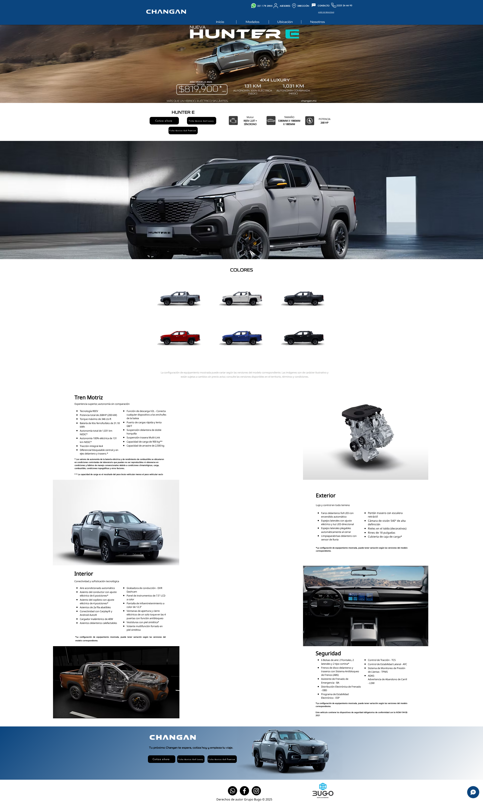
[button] (164, 120)
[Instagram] (256, 790)
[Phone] (333, 5)
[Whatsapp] (232, 790)
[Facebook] (244, 790)
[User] (275, 5)
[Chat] (313, 5)
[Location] (294, 5)
